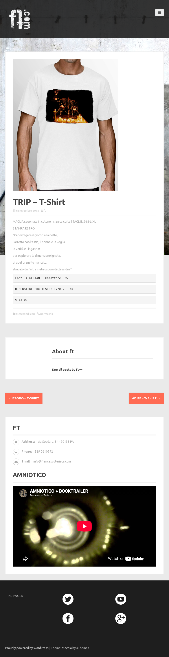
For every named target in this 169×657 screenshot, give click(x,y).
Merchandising (25, 313)
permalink (46, 313)
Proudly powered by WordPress (27, 648)
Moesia (67, 648)
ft (45, 210)
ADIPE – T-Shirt (146, 398)
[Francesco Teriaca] (20, 18)
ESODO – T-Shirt (24, 398)
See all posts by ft (65, 369)
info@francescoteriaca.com (52, 461)
